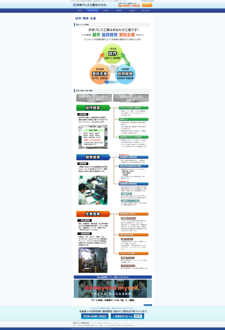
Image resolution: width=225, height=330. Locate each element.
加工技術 (106, 10)
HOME (80, 10)
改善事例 (145, 1)
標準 (148, 13)
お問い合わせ (145, 10)
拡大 (150, 13)
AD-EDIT (108, 328)
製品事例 (119, 10)
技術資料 (152, 1)
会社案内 (132, 10)
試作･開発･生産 (92, 10)
